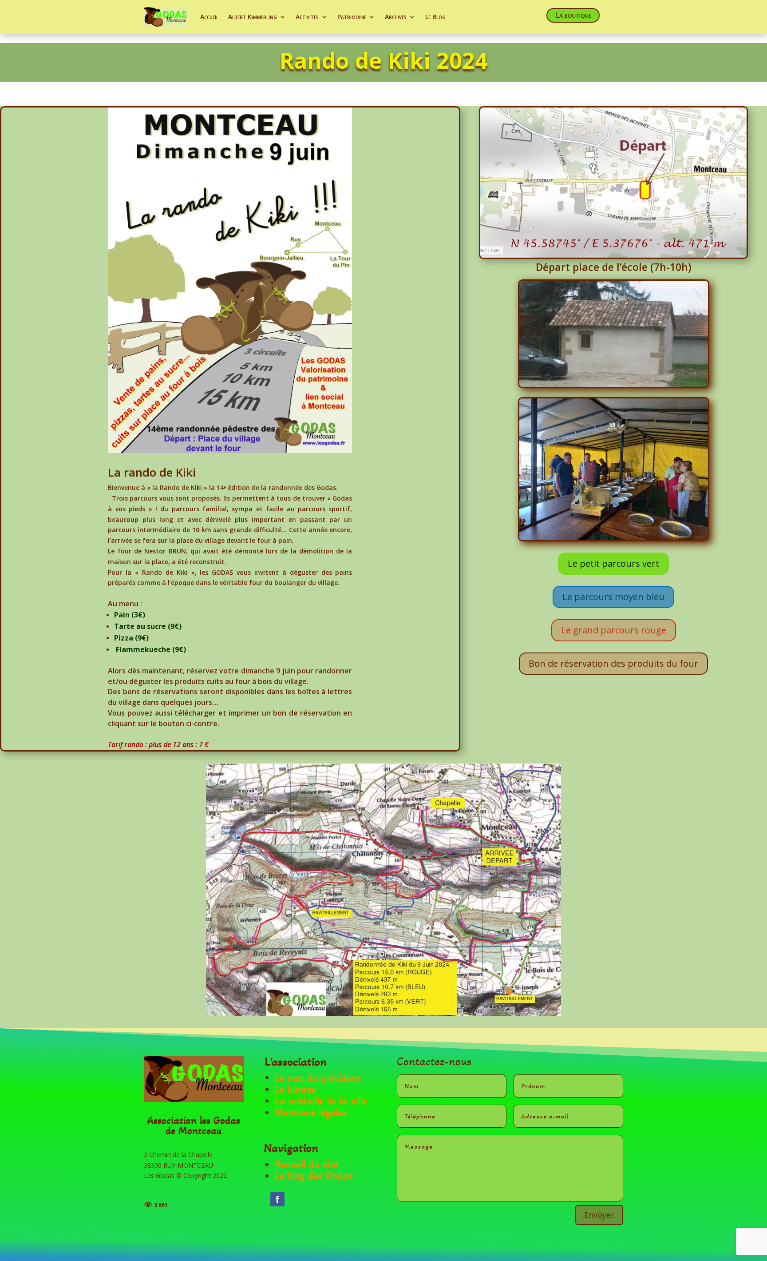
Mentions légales (310, 1112)
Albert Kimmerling (252, 16)
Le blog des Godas (314, 1175)
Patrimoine (351, 16)
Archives (396, 16)
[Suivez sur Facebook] (277, 1199)
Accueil (209, 16)
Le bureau (296, 1089)
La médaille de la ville (321, 1101)
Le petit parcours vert (613, 563)
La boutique (573, 15)
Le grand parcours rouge (613, 630)
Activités (307, 16)
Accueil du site (306, 1164)
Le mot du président (318, 1078)
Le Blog (435, 16)
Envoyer (599, 1214)
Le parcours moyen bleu (613, 597)
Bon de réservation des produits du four (613, 663)
